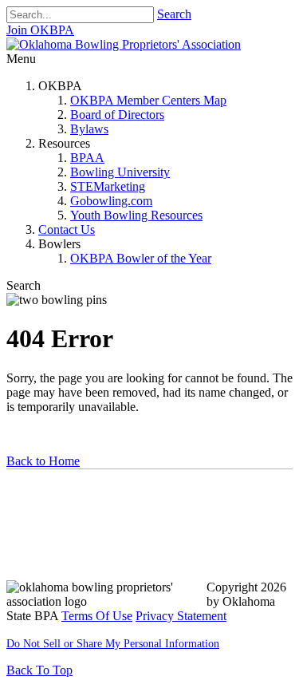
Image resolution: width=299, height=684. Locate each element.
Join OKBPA (40, 30)
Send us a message (64, 528)
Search (174, 14)
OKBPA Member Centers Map (148, 100)
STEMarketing (107, 186)
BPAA (87, 157)
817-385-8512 (51, 559)
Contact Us (66, 229)
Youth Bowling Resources (136, 215)
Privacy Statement (181, 616)
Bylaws (89, 129)
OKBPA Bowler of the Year (140, 258)
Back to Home (43, 461)
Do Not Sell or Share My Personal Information (112, 644)
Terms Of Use (96, 616)
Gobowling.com (111, 201)
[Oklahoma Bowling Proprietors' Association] (123, 44)
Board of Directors (117, 114)
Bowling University (120, 172)
